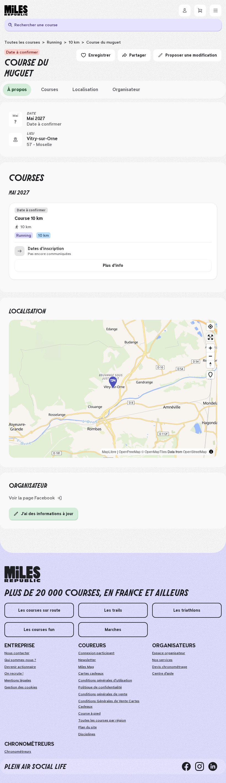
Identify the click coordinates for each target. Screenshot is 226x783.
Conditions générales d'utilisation (105, 680)
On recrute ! (13, 673)
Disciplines (86, 734)
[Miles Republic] (16, 10)
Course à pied (89, 713)
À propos (17, 89)
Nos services (162, 660)
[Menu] (215, 10)
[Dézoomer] (210, 356)
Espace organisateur (168, 653)
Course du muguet (103, 42)
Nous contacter (16, 653)
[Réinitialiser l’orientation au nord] (210, 364)
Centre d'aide (163, 673)
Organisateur (126, 89)
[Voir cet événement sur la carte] (15, 139)
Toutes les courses (22, 42)
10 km (74, 42)
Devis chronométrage (169, 667)
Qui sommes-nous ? (20, 660)
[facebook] (188, 766)
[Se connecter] (185, 10)
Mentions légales (17, 680)
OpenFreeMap (130, 451)
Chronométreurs (17, 751)
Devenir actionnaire (20, 667)
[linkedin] (215, 766)
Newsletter (87, 660)
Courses (49, 89)
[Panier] (200, 10)
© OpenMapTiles (154, 451)
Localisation (85, 89)
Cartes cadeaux (91, 673)
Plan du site (87, 727)
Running (54, 42)
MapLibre (109, 451)
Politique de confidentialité (100, 687)
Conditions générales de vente (102, 694)
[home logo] (22, 574)
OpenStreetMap (195, 451)
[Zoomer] (210, 348)
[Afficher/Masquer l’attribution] (211, 451)
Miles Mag (86, 667)
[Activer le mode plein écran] (210, 337)
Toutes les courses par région (102, 720)
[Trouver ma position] (210, 327)
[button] (113, 388)
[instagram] (201, 766)
